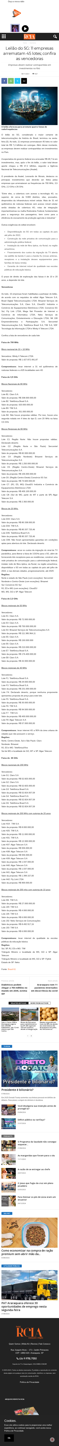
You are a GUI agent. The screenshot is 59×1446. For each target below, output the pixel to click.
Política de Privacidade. (14, 1431)
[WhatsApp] (11, 81)
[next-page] (31, 1035)
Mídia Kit (25, 1344)
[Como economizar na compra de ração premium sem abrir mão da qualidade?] (29, 1233)
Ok (9, 1438)
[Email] (24, 81)
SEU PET (7, 1213)
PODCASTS (8, 1136)
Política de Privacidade (29, 1382)
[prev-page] (27, 1035)
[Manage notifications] (52, 1439)
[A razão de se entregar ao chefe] (8, 1173)
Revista (34, 1344)
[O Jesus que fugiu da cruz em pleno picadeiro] (8, 1187)
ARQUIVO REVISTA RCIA (14, 1399)
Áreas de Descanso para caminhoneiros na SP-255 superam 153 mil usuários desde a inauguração (29, 1025)
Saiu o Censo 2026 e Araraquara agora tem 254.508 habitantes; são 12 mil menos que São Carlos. (10, 1026)
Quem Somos (14, 1344)
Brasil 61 (12, 969)
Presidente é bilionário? (17, 1090)
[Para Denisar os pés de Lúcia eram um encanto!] (8, 1201)
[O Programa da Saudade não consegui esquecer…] (8, 1145)
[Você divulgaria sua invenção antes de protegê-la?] (8, 1110)
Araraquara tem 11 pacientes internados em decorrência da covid (44, 987)
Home (25, 43)
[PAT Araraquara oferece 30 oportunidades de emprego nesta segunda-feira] (29, 1285)
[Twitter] (17, 81)
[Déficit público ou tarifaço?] (8, 1123)
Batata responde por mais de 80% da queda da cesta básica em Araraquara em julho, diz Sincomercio (49, 1025)
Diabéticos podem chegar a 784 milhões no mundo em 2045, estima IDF (14, 989)
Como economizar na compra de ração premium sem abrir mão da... (27, 1252)
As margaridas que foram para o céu (36, 1155)
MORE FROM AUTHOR (39, 1003)
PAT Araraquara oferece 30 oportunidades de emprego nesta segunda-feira (24, 1306)
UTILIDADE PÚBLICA (12, 1266)
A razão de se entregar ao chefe (34, 1169)
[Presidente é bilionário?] (29, 1069)
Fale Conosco (44, 1344)
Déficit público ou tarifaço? (31, 1119)
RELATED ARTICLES (18, 1003)
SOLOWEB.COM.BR (40, 1364)
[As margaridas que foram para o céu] (8, 1159)
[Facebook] (4, 81)
